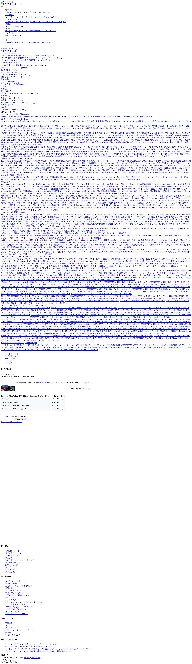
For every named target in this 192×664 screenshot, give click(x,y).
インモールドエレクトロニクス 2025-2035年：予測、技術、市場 (118, 261)
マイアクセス (23, 31)
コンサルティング (43, 12)
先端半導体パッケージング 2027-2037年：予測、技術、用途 (36, 249)
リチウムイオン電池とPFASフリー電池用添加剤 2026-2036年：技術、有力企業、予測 (62, 133)
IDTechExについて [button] (8, 58)
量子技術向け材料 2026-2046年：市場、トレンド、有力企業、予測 (105, 152)
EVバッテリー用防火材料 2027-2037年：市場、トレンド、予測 (121, 193)
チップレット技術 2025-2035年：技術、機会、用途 (144, 284)
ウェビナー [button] (5, 55)
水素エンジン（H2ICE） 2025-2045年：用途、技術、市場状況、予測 (161, 221)
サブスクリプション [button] (9, 51)
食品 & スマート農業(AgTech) (12, 84)
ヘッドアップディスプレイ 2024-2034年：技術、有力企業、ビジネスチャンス (157, 196)
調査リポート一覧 (8, 112)
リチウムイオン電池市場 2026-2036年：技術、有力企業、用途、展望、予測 (156, 168)
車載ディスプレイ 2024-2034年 (72, 249)
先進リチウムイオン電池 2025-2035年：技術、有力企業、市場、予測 (97, 184)
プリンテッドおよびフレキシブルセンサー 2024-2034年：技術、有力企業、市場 (62, 315)
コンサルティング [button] (8, 53)
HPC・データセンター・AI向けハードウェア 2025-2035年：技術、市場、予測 (36, 289)
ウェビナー (9, 17)
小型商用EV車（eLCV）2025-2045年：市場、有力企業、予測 (76, 191)
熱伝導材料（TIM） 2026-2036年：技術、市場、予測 (123, 156)
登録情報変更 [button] (30, 60)
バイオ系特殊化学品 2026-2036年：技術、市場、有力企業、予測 (90, 214)
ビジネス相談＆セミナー (142, 117)
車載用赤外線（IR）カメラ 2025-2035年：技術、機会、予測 (97, 275)
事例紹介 (27, 114)
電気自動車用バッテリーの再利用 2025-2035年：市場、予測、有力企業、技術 (115, 172)
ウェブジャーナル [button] (35, 55)
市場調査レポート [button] (8, 49)
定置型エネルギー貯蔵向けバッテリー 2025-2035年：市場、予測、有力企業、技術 (147, 163)
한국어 (21, 42)
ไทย (26, 42)
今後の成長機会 (15, 117)
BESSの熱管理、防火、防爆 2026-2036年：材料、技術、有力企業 (89, 179)
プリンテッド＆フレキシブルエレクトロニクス (19, 93)
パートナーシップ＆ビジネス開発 (60, 117)
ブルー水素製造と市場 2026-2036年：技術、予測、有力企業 (140, 214)
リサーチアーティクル (23, 17)
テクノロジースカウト (83, 117)
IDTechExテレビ (11, 569)
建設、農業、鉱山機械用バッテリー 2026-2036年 (95, 163)
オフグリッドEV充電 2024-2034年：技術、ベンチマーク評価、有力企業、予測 (36, 200)
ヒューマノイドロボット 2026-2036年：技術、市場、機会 (90, 289)
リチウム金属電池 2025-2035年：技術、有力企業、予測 (83, 170)
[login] (15, 662)
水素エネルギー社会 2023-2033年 (120, 221)
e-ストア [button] (39, 60)
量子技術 (4, 96)
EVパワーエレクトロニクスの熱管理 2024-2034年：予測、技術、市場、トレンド (150, 207)
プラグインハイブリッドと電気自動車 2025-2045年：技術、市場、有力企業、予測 (147, 200)
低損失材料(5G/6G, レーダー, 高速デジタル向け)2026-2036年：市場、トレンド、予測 (98, 147)
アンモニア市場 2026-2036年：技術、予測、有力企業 (44, 214)
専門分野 (19, 114)
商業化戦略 (26, 117)
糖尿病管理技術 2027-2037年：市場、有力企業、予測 (63, 235)
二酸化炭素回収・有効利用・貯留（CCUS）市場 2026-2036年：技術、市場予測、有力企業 (154, 319)
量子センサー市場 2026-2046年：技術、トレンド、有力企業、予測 (120, 315)
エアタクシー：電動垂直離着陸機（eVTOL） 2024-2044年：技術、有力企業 (154, 184)
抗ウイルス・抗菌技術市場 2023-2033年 (26, 235)
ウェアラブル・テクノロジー (12, 110)
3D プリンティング (8, 70)
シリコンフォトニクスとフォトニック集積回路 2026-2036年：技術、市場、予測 (115, 296)
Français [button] (33, 65)
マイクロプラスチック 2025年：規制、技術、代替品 (164, 326)
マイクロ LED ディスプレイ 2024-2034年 (137, 252)
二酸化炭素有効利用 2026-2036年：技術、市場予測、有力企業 (138, 217)
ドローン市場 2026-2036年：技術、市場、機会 (97, 189)
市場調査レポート (12, 12)
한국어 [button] (17, 65)
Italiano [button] (44, 65)
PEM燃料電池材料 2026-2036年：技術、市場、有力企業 (56, 152)
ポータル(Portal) (11, 31)
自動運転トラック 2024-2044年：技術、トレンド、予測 (148, 270)
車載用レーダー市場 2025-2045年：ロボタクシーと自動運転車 (46, 270)
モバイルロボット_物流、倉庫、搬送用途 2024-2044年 (48, 277)
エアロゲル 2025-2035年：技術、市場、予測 (162, 133)
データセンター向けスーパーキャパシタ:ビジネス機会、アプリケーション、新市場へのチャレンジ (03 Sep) (47, 649)
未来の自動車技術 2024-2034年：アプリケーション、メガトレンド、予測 (97, 196)
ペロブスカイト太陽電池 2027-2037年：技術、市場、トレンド (59, 226)
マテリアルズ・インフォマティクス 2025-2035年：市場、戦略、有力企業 (161, 152)
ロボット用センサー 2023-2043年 (53, 280)
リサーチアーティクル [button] (19, 55)
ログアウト (51, 31)
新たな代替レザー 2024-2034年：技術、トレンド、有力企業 (113, 140)
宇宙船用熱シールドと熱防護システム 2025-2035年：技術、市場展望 (60, 142)
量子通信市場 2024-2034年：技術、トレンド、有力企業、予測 (111, 128)
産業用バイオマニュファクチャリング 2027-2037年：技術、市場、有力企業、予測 (110, 326)
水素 (2, 89)
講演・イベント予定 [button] (50, 58)
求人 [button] (60, 58)
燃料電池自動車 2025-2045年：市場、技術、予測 (49, 196)
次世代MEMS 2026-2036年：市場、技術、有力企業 (111, 291)
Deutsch (31, 42)
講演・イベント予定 (54, 22)
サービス (4, 117)
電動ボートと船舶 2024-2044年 (39, 191)
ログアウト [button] (47, 60)
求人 (64, 22)
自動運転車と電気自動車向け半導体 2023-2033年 (70, 205)
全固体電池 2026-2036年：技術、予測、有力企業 (73, 177)
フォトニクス (6, 91)
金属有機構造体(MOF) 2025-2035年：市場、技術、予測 (23, 154)
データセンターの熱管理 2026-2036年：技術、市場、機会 (142, 301)
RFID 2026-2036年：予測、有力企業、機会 (153, 128)
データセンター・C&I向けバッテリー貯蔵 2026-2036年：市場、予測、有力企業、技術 (89, 284)
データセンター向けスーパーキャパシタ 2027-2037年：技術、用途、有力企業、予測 (51, 298)
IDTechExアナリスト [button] (33, 58)
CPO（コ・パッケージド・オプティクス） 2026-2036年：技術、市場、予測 (114, 249)
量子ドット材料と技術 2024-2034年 (119, 154)
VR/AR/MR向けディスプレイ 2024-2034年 (19, 310)
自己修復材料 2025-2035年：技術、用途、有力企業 (25, 156)
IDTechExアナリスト (38, 22)
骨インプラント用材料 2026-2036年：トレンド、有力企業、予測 (34, 149)
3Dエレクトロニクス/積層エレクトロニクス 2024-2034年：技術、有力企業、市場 (67, 121)
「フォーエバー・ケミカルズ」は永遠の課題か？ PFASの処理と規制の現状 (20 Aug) (38, 651)
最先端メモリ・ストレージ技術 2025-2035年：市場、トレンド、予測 (62, 287)
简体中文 (14, 42)
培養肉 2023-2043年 (32, 233)
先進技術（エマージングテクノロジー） (21, 560)
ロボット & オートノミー (11, 98)
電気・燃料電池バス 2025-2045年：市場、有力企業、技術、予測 (142, 189)
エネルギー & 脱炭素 (9, 82)
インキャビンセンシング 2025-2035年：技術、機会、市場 (50, 275)
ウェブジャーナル (40, 17)
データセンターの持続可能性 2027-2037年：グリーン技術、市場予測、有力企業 (117, 228)
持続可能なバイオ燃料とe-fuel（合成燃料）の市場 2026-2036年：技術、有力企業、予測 (138, 331)
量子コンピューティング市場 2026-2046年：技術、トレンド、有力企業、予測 (142, 266)
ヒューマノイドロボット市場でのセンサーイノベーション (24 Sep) (31, 644)
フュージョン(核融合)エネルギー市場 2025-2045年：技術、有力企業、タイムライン (111, 219)
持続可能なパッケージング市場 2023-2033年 (64, 333)
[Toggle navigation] (2, 6)
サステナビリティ (8, 105)
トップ (3, 374)
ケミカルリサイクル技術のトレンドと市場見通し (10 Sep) (28, 646)
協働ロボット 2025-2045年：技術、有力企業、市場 (55, 273)
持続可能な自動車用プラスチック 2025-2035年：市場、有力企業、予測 (74, 156)
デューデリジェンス (101, 117)
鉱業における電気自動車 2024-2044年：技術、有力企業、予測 (36, 193)
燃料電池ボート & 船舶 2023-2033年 (15, 196)
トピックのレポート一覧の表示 (23, 131)
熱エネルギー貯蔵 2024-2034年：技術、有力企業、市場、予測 (38, 179)
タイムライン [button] (48, 55)
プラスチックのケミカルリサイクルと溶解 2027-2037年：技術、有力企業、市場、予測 (123, 135)
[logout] (11, 660)
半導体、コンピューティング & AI (19, 607)
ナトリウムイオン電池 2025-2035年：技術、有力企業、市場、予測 (27, 177)
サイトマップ (10, 628)
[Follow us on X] (98, 481)
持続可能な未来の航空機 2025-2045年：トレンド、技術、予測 (51, 207)
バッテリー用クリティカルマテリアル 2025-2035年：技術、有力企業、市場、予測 (137, 138)
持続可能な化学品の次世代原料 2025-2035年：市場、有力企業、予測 (120, 224)
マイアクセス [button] (19, 60)
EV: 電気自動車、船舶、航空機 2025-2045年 (79, 193)
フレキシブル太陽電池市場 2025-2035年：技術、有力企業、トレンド (50, 219)
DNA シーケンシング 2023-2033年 (151, 235)
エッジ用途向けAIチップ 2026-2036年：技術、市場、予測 (154, 282)
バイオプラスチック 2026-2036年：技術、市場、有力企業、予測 (92, 319)
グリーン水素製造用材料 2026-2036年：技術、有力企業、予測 (144, 149)
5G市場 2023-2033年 (29, 126)
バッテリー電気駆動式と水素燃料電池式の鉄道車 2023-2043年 (158, 186)
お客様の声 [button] (20, 58)
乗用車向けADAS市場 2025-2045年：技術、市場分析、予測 (91, 200)
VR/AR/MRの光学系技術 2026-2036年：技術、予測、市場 (133, 347)
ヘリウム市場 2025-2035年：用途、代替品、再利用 (108, 142)
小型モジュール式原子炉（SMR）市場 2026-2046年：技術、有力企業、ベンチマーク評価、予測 (89, 329)
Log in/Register (10, 35)
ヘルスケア (5, 86)
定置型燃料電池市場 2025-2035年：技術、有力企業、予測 (63, 228)
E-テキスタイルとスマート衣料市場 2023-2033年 (68, 347)
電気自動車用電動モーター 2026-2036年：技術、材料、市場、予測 (126, 191)
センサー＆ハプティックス (16, 609)
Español (43, 42)
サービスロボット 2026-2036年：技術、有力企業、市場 (88, 280)
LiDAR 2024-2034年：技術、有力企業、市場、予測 (39, 252)
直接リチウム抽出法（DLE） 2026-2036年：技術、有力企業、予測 (62, 140)
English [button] (3, 65)
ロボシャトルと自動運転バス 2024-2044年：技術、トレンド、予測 (151, 203)
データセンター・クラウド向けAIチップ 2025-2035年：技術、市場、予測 (102, 282)
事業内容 (8, 623)
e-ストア (43, 31)
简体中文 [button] (10, 65)
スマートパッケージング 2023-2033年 (74, 263)
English (8, 42)
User (8, 374)
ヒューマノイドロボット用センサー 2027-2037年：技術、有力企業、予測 (30, 317)
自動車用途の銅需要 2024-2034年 (91, 138)
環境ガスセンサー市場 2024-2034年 (84, 310)
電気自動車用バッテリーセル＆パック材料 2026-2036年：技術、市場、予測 (90, 149)
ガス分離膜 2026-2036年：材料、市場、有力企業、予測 (166, 219)
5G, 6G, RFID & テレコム (11, 72)
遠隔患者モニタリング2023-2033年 (62, 238)
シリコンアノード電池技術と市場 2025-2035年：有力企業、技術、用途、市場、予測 (123, 205)
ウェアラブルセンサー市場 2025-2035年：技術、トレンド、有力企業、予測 (116, 317)
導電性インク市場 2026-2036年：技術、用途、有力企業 (56, 138)
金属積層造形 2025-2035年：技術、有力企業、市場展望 (122, 121)
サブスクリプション (28, 12)
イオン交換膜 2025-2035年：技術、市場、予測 (23, 145)
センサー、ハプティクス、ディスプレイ (17, 103)
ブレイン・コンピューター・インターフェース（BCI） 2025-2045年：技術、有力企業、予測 (73, 345)
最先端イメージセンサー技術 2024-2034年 (53, 310)
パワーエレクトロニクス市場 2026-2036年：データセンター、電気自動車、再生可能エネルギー (86, 203)
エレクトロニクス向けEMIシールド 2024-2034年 (156, 140)
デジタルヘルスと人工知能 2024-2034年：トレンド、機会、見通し (111, 235)
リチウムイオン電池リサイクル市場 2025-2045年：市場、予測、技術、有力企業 (33, 147)
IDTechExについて (12, 22)
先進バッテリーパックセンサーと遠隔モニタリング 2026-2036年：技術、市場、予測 (124, 161)
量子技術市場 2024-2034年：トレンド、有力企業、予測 (61, 268)
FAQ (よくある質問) (13, 635)
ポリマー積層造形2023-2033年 (155, 121)
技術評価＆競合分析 (39, 117)
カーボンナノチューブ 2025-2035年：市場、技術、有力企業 (65, 135)
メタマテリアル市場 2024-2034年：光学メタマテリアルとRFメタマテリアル (57, 128)
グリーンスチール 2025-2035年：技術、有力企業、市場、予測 (82, 221)
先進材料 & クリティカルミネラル (14, 75)
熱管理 (3, 107)
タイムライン (53, 17)
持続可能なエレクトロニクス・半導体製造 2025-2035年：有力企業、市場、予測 (121, 263)
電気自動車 (5, 79)
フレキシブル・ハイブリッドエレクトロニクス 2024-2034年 (69, 261)
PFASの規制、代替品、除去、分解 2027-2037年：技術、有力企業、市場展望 (71, 233)
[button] (8, 10)
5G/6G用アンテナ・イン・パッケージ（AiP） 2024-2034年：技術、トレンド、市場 (115, 126)
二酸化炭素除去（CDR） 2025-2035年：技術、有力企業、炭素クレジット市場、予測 (80, 217)
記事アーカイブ (11, 565)
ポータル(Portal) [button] (7, 60)
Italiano (49, 42)
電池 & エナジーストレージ (12, 77)
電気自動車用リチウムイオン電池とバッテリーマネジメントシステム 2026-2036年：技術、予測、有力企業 (84, 168)
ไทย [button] (21, 65)
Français (37, 42)
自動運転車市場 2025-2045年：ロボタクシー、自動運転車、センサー (67, 186)
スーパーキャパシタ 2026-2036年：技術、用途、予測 (114, 177)
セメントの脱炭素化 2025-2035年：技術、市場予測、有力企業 (101, 324)
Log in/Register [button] (6, 62)
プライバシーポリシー (14, 630)
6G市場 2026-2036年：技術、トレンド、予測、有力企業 (59, 126)
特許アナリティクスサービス (120, 117)
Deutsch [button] (26, 65)
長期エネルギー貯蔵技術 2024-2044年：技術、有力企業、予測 (129, 170)
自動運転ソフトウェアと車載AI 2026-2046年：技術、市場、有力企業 (98, 270)
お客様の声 (24, 22)
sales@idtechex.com (45, 382)
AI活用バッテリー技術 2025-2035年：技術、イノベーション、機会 (49, 163)
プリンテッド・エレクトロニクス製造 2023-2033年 (164, 261)
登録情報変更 (34, 31)
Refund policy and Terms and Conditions (11, 422)
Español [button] (39, 65)
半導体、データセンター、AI (12, 100)
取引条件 (8, 632)
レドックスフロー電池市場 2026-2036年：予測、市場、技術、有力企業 (55, 172)
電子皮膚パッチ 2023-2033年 (176, 235)
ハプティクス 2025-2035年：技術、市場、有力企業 (118, 310)
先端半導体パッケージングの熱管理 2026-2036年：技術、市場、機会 (92, 301)
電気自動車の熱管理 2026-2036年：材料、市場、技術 (97, 207)
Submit (24, 68)
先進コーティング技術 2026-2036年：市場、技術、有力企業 (120, 133)
